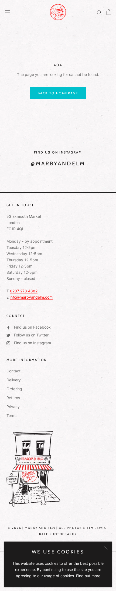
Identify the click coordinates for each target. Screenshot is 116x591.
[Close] (106, 548)
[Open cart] (109, 12)
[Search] (99, 12)
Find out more (88, 575)
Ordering (14, 388)
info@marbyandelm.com (31, 297)
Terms (11, 415)
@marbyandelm (58, 163)
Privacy (13, 406)
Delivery (13, 380)
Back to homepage (58, 93)
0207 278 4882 (23, 291)
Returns (13, 397)
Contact (13, 371)
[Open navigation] (7, 12)
